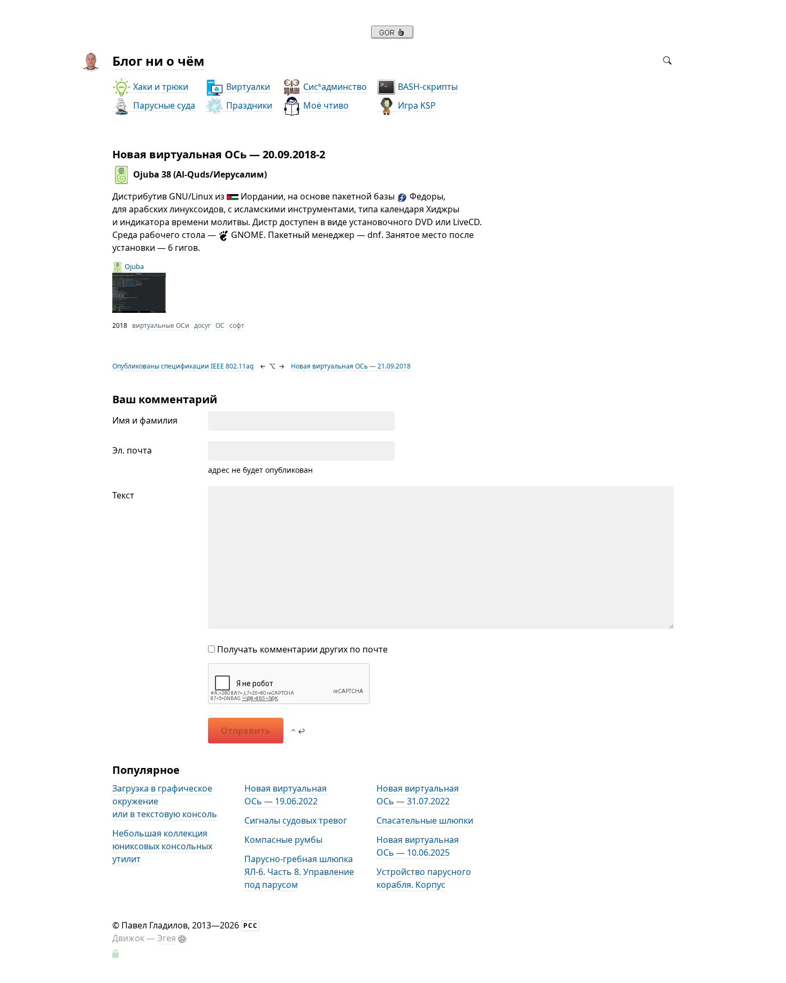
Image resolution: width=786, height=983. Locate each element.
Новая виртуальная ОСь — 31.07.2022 (417, 794)
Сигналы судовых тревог (295, 820)
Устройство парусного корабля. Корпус (423, 878)
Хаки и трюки (159, 87)
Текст (123, 495)
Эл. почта (132, 450)
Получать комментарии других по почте (301, 649)
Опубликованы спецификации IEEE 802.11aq (182, 366)
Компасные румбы (283, 840)
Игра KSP (416, 105)
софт (236, 325)
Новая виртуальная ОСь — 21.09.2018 (351, 366)
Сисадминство (334, 87)
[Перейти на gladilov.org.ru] (392, 35)
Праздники (248, 105)
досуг (202, 325)
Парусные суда (163, 105)
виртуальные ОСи (160, 325)
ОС (220, 325)
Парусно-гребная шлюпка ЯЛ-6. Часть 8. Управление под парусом (299, 871)
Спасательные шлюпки (424, 820)
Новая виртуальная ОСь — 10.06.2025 (417, 846)
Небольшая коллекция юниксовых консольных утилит (162, 846)
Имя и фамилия (145, 420)
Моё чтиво (325, 105)
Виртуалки (247, 87)
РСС (250, 925)
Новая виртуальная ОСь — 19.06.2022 (285, 794)
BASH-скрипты (427, 87)
